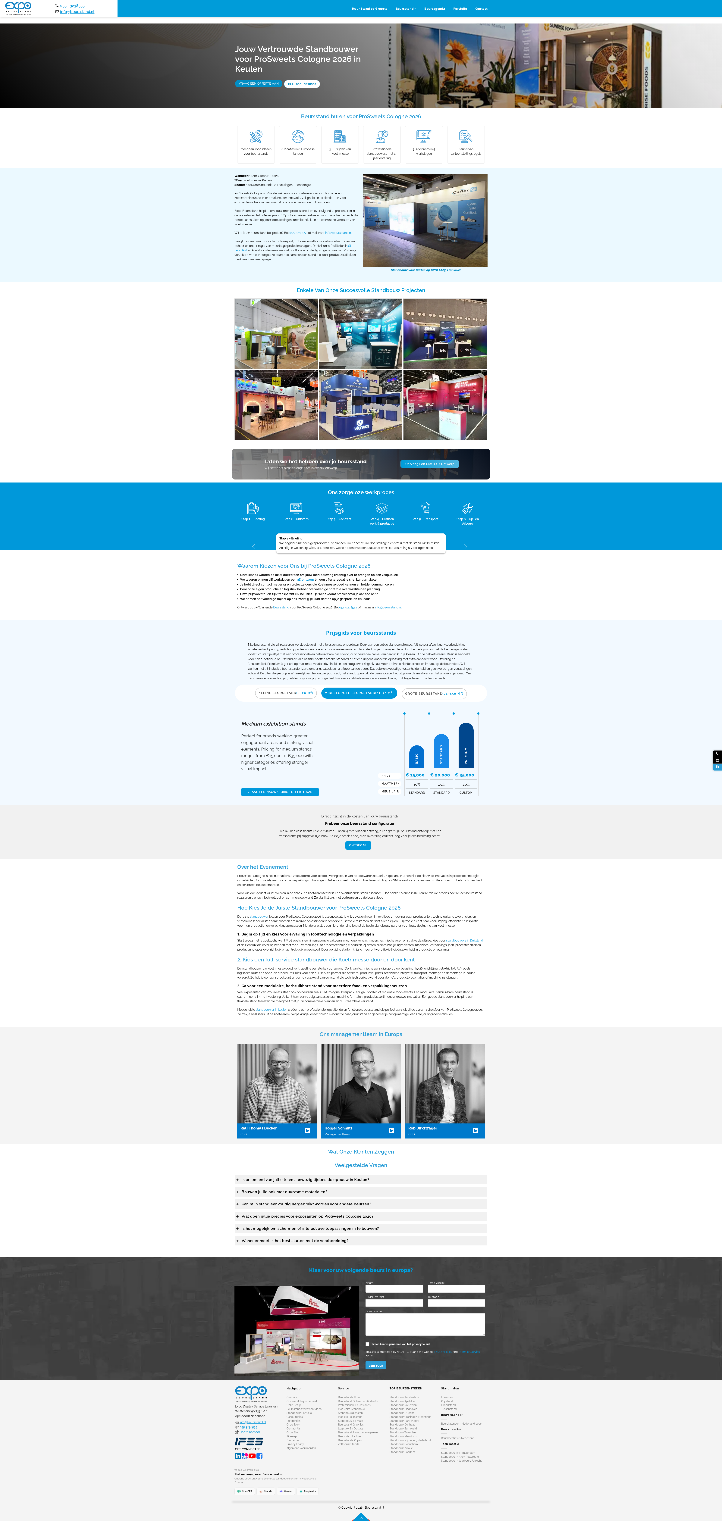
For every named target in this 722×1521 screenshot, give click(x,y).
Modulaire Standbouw (351, 1408)
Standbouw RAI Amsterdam (458, 1452)
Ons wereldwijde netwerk (302, 1401)
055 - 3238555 (72, 5)
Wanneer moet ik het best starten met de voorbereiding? (295, 1240)
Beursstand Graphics (351, 1424)
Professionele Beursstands (354, 1405)
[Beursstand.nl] (18, 8)
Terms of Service (469, 1352)
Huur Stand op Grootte (370, 9)
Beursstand (405, 9)
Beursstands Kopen (350, 1440)
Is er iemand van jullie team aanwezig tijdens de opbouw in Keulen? (305, 1179)
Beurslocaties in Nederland (457, 1438)
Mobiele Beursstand (350, 1416)
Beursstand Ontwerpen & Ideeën (358, 1401)
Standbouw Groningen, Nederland (411, 1416)
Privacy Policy (443, 1352)
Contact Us (293, 1428)
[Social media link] (238, 1455)
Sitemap (292, 1436)
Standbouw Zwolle (401, 1448)
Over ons (292, 1397)
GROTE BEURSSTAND (434, 693)
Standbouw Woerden (403, 1432)
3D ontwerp (305, 579)
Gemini (288, 1491)
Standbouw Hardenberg (404, 1420)
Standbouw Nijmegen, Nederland (410, 1440)
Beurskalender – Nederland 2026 (461, 1423)
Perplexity (310, 1491)
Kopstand (447, 1401)
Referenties (293, 1420)
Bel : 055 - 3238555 (302, 84)
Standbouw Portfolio (299, 1412)
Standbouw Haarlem (402, 1452)
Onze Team (293, 1424)
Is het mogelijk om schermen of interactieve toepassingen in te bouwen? (310, 1228)
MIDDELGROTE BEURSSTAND (359, 693)
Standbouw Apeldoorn (403, 1401)
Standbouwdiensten (350, 1412)
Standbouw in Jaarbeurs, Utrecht (461, 1460)
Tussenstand (449, 1408)
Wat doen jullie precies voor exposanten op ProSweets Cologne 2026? (308, 1216)
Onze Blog (293, 1432)
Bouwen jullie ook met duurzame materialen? (284, 1192)
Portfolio (460, 9)
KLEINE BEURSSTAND (286, 693)
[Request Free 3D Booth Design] (717, 767)
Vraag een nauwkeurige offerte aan (280, 792)
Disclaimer (293, 1440)
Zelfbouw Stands (348, 1444)
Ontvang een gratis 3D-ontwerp (429, 464)
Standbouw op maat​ (350, 1420)
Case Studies (295, 1416)
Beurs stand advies (349, 1436)
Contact (481, 9)
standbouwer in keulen (271, 1010)
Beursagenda (434, 9)
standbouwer (259, 917)
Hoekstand (447, 1397)
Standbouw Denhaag (403, 1424)
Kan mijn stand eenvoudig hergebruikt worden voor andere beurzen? (306, 1204)
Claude (268, 1491)
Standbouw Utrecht (402, 1412)
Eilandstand (448, 1405)
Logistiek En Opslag (350, 1428)
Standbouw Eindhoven (403, 1408)
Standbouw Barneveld (403, 1428)
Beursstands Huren (349, 1397)
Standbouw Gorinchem (404, 1444)
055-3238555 (298, 233)
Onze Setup (294, 1405)
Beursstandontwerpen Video (304, 1408)
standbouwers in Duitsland (464, 940)
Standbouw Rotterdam (404, 1405)
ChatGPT (247, 1491)
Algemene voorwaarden (301, 1448)
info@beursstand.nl (77, 11)
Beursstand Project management (358, 1432)
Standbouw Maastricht (403, 1436)
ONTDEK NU (358, 845)
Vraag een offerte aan (259, 83)
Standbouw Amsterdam (404, 1397)
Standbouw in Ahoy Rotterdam (460, 1456)
